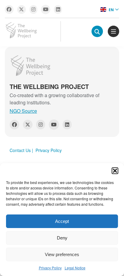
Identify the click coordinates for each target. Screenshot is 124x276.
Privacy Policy (50, 267)
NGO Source (23, 110)
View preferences (62, 254)
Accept (62, 221)
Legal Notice (75, 267)
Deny (62, 237)
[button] (115, 171)
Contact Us (20, 150)
